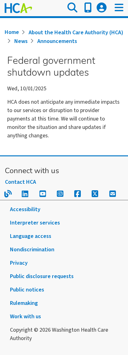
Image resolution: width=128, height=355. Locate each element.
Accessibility (25, 209)
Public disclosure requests (42, 276)
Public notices (27, 290)
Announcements (57, 41)
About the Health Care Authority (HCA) (76, 32)
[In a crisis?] (88, 8)
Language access (30, 236)
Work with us (25, 316)
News (21, 41)
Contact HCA (20, 182)
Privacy (19, 263)
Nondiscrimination (32, 249)
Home (12, 32)
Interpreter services (35, 223)
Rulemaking (24, 303)
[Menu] (119, 8)
